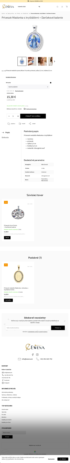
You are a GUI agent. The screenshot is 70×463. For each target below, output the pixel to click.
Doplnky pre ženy (6, 422)
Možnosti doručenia (31, 109)
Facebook (32, 354)
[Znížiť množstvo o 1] (9, 116)
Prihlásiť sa (58, 328)
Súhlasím (64, 459)
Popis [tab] (7, 132)
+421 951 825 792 (46, 359)
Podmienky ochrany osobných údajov (11, 397)
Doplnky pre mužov (7, 420)
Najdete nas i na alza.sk (35, 445)
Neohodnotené (19, 91)
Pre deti (4, 414)
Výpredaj (4, 412)
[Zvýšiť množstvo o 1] (18, 116)
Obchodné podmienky (7, 392)
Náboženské (44, 164)
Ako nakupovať (5, 400)
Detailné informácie (11, 77)
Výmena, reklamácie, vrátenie (9, 395)
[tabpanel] (18, 220)
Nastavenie (51, 459)
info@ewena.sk (27, 359)
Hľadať (7, 437)
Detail (7, 237)
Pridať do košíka (33, 116)
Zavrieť (63, 129)
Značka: (10, 93)
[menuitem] (22, 6)
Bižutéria (4, 417)
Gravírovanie (5, 409)
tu (22, 459)
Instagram (37, 354)
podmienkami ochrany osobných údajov (37, 331)
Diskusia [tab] (5, 137)
